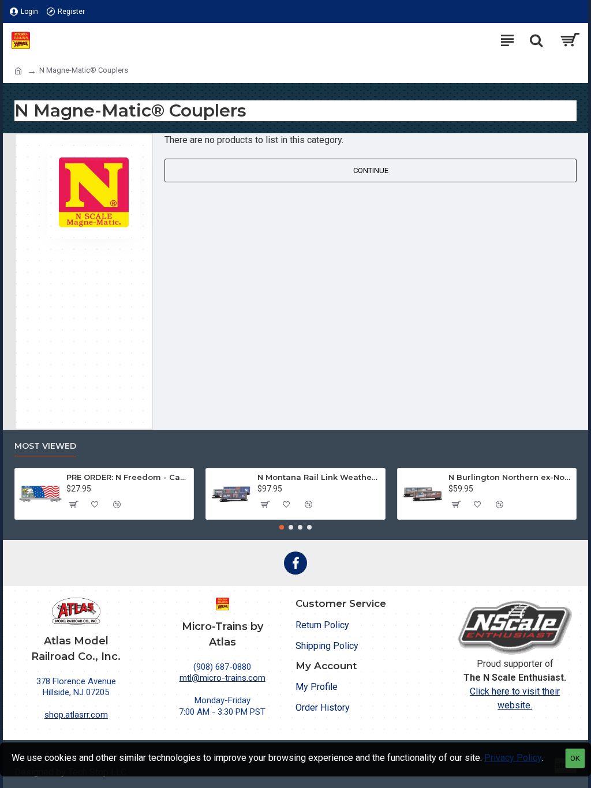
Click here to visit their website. (515, 698)
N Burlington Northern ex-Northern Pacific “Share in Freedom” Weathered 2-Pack (509, 477)
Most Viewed (45, 446)
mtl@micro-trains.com (222, 678)
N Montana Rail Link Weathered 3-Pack (318, 477)
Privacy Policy (513, 757)
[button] (281, 527)
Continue (370, 170)
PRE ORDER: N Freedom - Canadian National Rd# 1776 (127, 477)
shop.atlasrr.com (76, 715)
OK (575, 758)
